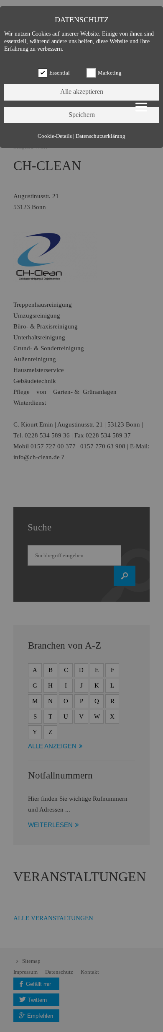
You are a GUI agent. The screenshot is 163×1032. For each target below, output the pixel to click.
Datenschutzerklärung (100, 136)
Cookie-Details (55, 136)
